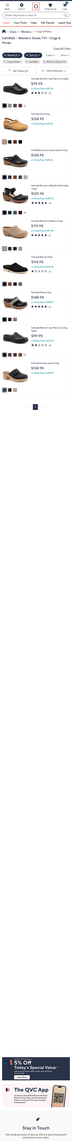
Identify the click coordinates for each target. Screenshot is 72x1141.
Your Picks (20, 22)
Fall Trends (47, 22)
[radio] (4, 105)
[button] (7, 7)
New (34, 22)
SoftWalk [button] (33, 61)
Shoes (13, 31)
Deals (6, 22)
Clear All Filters (62, 48)
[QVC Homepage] (4, 32)
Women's (26, 31)
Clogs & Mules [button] (13, 61)
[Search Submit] (66, 15)
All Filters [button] (20, 70)
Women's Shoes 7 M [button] (55, 61)
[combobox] (32, 15)
